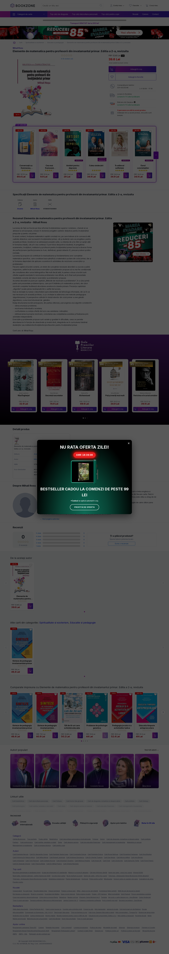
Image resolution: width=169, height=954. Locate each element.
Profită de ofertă (84, 507)
